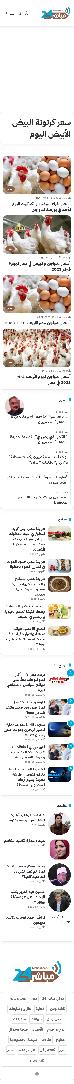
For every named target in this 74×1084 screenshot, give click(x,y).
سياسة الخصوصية (23, 1039)
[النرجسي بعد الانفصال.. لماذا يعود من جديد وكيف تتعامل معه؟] (59, 707)
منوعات (36, 1019)
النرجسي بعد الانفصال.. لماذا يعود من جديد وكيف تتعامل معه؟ (25, 707)
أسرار (63, 1050)
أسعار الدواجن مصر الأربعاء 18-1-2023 (38, 323)
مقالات (46, 1039)
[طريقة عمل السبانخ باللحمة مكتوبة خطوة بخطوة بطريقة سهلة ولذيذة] (59, 584)
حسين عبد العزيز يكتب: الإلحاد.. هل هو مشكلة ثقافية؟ (27, 897)
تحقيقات (19, 1019)
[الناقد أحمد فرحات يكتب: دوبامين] (59, 926)
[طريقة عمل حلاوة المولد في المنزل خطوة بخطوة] (59, 566)
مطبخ (60, 1039)
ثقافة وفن (57, 1008)
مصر (34, 998)
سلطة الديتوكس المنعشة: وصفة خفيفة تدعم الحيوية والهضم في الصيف (24, 611)
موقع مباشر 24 (53, 998)
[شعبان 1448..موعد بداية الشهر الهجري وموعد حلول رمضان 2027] (59, 729)
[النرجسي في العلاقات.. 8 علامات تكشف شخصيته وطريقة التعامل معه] (59, 752)
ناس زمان (54, 1019)
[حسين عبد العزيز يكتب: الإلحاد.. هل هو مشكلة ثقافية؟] (59, 900)
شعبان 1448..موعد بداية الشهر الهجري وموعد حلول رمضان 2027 (24, 729)
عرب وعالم (18, 998)
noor (65, 198)
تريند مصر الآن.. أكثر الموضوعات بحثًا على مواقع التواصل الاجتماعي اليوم (26, 682)
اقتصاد (37, 1029)
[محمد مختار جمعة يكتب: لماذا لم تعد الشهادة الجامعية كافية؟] (59, 874)
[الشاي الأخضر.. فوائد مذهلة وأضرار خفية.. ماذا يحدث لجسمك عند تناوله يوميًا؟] (59, 631)
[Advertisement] (37, 68)
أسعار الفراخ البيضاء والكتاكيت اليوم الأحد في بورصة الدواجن (41, 207)
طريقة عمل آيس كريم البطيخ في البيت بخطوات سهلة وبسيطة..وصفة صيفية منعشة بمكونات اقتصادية (27, 539)
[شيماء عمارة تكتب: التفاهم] (59, 849)
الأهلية (40, 1008)
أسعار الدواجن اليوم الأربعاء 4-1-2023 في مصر (43, 380)
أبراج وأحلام (56, 1029)
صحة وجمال (18, 1029)
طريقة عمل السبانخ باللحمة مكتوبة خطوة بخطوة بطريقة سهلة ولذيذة (28, 586)
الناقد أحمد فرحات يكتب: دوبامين (25, 919)
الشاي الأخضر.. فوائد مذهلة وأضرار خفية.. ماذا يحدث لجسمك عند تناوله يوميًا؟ (25, 636)
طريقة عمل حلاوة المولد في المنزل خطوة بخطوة (26, 564)
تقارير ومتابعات (20, 1008)
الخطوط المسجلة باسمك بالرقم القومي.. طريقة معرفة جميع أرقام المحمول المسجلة (25, 777)
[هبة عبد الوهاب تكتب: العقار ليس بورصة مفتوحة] (59, 823)
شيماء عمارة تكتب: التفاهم (24, 840)
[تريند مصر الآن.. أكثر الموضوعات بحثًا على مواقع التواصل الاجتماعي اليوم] (59, 679)
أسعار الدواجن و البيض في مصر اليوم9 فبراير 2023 (40, 266)
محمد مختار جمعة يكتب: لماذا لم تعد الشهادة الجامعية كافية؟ (26, 871)
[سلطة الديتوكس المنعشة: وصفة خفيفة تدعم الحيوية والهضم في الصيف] (59, 611)
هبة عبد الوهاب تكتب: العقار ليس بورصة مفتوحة (25, 817)
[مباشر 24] (55, 13)
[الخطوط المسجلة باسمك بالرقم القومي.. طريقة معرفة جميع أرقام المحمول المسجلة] (59, 774)
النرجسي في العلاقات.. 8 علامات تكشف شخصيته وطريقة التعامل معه (27, 752)
